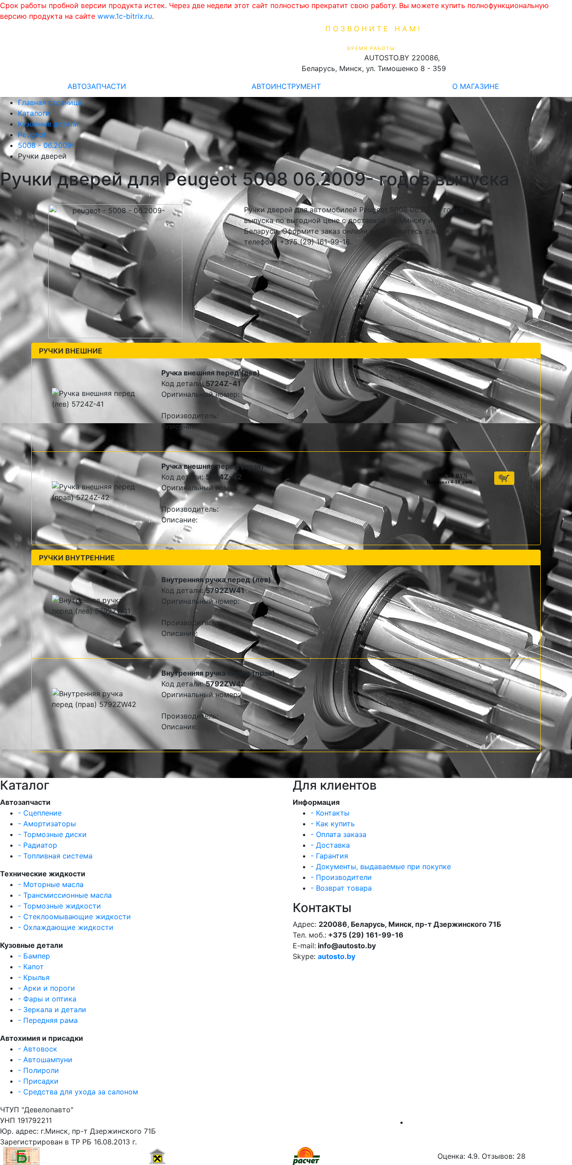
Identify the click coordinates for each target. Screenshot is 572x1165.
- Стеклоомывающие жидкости (74, 916)
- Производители (341, 877)
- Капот (31, 966)
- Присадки (38, 1081)
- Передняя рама (48, 1020)
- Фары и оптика (47, 998)
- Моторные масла (51, 884)
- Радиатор (37, 845)
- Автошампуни (45, 1059)
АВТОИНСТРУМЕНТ (286, 86)
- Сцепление (40, 812)
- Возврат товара (341, 887)
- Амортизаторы (47, 823)
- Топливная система (55, 855)
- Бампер (34, 955)
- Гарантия (329, 855)
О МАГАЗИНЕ (475, 86)
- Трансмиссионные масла (65, 895)
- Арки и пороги (46, 988)
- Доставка (330, 845)
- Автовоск (37, 1048)
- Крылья (34, 977)
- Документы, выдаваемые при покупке (381, 866)
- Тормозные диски (52, 834)
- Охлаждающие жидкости (66, 927)
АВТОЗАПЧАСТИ (96, 86)
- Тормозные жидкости (59, 905)
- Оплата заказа (338, 834)
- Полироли (38, 1070)
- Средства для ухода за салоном (78, 1091)
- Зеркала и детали (52, 1009)
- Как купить (333, 823)
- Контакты (330, 812)
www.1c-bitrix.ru (124, 16)
